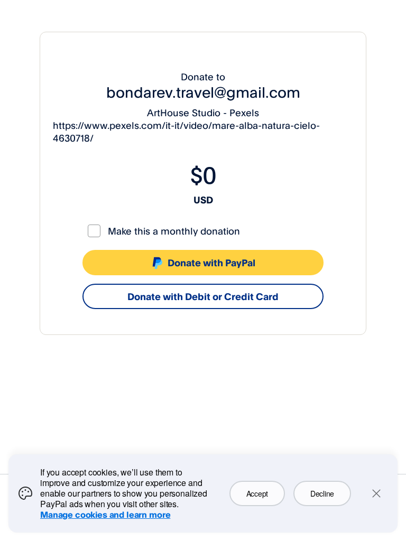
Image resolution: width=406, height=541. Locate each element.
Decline (322, 493)
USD (203, 200)
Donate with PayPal (211, 262)
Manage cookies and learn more (105, 514)
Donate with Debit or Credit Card (203, 296)
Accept (257, 493)
